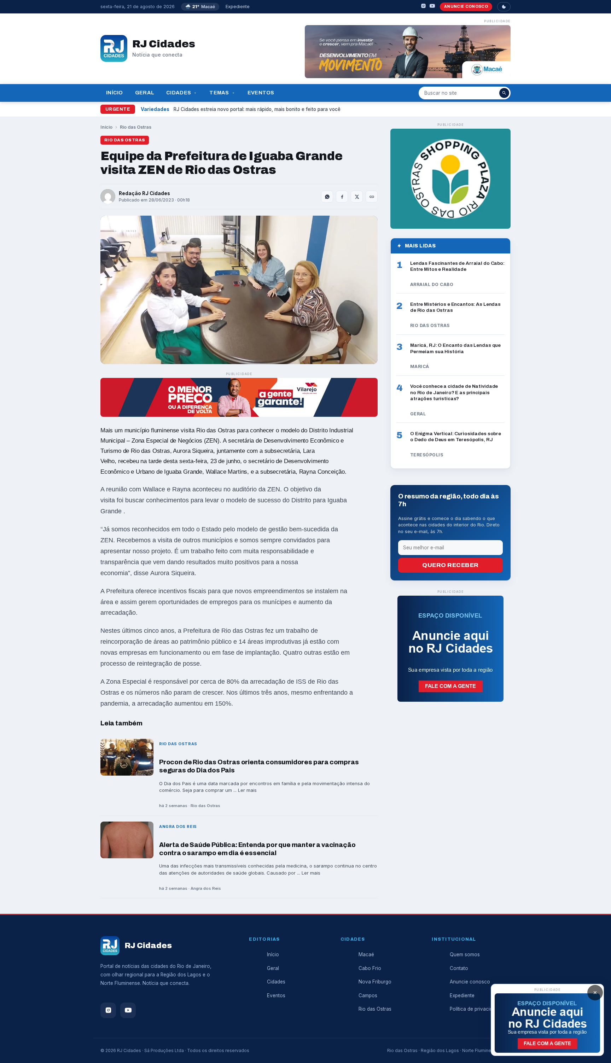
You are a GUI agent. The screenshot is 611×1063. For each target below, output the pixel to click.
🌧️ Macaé (200, 6)
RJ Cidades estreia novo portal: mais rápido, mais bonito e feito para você (257, 109)
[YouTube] (432, 7)
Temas (219, 92)
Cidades (178, 92)
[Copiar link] (372, 197)
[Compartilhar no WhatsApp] (327, 197)
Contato (459, 968)
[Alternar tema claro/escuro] (504, 6)
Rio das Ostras (135, 127)
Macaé (366, 954)
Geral (144, 92)
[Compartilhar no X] (357, 197)
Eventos (261, 92)
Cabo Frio (370, 968)
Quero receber (450, 565)
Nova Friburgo (375, 982)
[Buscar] (504, 93)
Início (114, 92)
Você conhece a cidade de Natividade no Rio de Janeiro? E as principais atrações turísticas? (454, 392)
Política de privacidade (475, 1009)
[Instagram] (423, 7)
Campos (368, 995)
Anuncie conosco (466, 6)
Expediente (238, 6)
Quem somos (465, 954)
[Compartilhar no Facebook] (342, 197)
